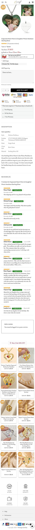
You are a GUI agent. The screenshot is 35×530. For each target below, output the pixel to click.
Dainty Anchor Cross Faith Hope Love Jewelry (8, 418)
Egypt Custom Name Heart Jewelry (26, 418)
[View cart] (33, 2)
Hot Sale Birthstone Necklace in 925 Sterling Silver (8, 444)
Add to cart (22, 90)
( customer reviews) (13, 43)
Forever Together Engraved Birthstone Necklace (8, 366)
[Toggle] (2, 110)
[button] (2, 2)
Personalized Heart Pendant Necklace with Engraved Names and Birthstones (8, 392)
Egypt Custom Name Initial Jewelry (26, 391)
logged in (15, 327)
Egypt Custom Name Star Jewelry (9, 470)
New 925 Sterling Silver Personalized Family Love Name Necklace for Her (26, 471)
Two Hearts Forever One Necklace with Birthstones (26, 366)
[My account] (29, 2)
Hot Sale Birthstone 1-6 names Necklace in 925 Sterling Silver (26, 444)
